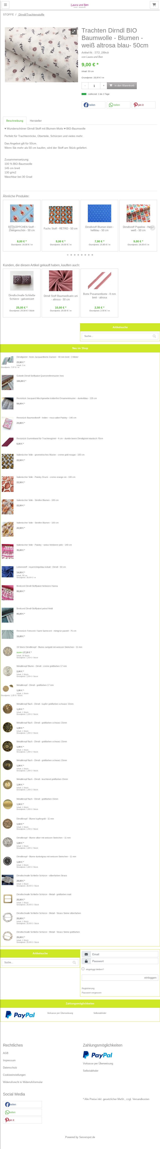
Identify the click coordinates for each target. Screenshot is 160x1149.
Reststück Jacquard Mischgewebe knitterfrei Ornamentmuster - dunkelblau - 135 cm (57, 398)
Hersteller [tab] (36, 120)
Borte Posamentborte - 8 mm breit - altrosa (99, 296)
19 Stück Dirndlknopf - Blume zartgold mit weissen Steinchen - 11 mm (49, 647)
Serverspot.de (87, 1137)
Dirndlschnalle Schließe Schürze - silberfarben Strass (42, 875)
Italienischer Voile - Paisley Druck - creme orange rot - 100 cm (46, 477)
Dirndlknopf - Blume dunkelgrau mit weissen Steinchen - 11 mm (46, 856)
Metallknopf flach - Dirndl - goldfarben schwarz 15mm (42, 723)
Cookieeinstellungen (14, 1075)
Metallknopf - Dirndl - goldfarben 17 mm (35, 685)
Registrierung (88, 988)
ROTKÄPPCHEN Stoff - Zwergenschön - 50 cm (21, 229)
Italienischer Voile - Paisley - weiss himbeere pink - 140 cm (44, 545)
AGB (5, 1053)
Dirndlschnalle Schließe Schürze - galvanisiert (22, 297)
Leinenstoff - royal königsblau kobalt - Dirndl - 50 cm (41, 567)
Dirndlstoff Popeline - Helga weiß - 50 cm (138, 229)
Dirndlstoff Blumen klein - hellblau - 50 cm (99, 229)
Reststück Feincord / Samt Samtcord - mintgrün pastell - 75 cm (46, 631)
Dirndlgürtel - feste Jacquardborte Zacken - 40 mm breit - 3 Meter (47, 357)
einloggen (150, 977)
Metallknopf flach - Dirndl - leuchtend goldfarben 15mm (42, 779)
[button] (93, 105)
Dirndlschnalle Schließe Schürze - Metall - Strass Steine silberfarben (49, 913)
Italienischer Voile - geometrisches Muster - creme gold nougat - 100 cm (50, 455)
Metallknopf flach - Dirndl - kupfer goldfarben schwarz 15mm (45, 704)
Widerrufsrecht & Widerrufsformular (23, 1082)
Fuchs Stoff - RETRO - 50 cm (60, 228)
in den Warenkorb (124, 85)
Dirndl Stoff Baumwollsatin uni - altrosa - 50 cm (61, 298)
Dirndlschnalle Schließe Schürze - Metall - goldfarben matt (44, 894)
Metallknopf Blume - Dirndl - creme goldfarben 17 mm (42, 666)
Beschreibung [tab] (14, 120)
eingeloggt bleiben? (94, 969)
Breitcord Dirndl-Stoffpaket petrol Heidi (35, 608)
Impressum (9, 1060)
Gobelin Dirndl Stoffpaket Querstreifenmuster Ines (40, 376)
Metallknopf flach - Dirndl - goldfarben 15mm (37, 799)
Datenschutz (10, 1067)
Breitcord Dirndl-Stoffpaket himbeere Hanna (37, 586)
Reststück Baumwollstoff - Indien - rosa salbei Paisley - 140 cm (46, 418)
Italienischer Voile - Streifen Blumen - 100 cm (38, 500)
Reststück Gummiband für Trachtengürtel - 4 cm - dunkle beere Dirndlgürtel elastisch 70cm (60, 438)
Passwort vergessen (91, 992)
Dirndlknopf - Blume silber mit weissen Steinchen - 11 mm (44, 838)
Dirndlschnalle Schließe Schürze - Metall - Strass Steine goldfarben (48, 932)
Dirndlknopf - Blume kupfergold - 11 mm (35, 819)
